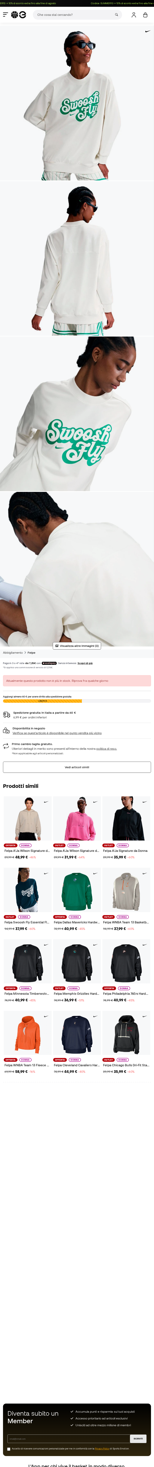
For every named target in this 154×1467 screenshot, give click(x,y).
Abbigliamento (13, 652)
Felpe (31, 652)
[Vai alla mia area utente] (134, 14)
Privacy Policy (102, 1448)
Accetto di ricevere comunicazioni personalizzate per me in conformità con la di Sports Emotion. (70, 1448)
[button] (77, 731)
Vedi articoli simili (77, 767)
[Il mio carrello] (145, 14)
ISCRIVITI (138, 1439)
